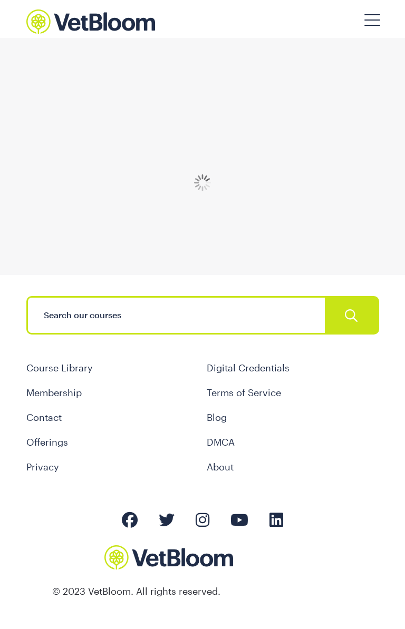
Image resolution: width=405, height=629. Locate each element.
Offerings (47, 442)
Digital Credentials (248, 368)
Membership (54, 392)
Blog (217, 417)
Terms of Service (244, 392)
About (220, 467)
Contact (44, 417)
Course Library (59, 368)
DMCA (221, 442)
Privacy (42, 467)
